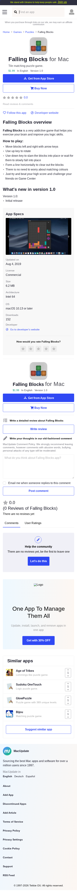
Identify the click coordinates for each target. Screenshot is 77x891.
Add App (8, 794)
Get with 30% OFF (38, 640)
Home (6, 32)
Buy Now (40, 88)
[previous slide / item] (8, 236)
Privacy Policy (11, 830)
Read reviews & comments (18, 104)
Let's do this (38, 561)
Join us (62, 2)
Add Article (9, 812)
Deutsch (19, 776)
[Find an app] (15, 12)
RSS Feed (9, 875)
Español (30, 776)
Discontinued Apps (14, 803)
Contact (8, 857)
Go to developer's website (25, 329)
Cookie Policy (11, 848)
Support (8, 866)
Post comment (38, 491)
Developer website (47, 112)
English (7, 776)
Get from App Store (41, 78)
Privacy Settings (13, 839)
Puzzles (29, 32)
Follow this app (16, 112)
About (6, 786)
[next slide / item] (68, 236)
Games (17, 32)
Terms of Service (13, 821)
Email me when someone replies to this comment (39, 483)
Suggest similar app (38, 729)
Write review (38, 429)
